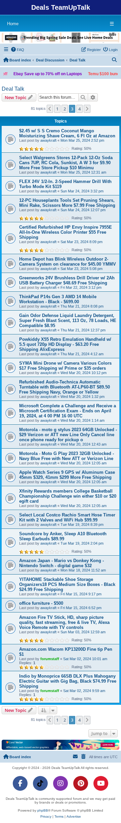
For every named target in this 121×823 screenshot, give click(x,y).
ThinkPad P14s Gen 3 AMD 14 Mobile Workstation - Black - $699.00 (57, 299)
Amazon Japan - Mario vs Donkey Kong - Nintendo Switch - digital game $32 (61, 563)
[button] (50, 109)
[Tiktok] (40, 783)
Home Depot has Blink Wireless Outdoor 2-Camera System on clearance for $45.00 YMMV (67, 262)
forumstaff (49, 659)
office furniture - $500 (41, 603)
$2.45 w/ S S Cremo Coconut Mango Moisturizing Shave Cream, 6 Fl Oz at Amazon (67, 133)
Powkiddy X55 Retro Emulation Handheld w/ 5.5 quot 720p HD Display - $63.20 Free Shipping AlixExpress (65, 344)
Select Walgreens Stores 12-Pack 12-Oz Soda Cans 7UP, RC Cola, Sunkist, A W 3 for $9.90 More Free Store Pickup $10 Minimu (66, 162)
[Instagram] (60, 783)
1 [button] (57, 109)
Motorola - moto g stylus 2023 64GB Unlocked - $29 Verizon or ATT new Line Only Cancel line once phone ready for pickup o (68, 434)
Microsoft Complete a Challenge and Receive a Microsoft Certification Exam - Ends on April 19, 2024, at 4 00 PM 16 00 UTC (67, 410)
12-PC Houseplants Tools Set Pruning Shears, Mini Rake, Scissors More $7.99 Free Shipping (67, 203)
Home (12, 23)
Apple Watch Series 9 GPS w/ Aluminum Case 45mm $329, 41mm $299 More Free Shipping (67, 475)
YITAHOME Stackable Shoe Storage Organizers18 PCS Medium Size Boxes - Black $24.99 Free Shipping (67, 584)
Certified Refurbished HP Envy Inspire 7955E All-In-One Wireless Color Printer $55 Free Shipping (65, 232)
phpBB (42, 810)
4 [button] (79, 109)
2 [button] (65, 109)
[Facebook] (20, 783)
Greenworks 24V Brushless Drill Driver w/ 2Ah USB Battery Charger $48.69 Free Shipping (67, 280)
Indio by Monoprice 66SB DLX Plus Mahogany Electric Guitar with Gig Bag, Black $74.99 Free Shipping (67, 681)
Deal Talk (13, 89)
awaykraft (48, 140)
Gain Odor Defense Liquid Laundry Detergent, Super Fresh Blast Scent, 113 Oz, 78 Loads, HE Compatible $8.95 (67, 320)
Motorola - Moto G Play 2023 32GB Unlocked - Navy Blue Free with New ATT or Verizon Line (66, 456)
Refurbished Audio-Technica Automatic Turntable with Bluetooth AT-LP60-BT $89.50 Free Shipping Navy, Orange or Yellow (64, 387)
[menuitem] (18, 50)
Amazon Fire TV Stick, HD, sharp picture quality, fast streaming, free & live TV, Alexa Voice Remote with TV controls (64, 622)
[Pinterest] (80, 783)
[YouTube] (100, 783)
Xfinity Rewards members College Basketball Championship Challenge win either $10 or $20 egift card (67, 496)
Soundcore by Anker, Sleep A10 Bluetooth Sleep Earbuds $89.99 (63, 536)
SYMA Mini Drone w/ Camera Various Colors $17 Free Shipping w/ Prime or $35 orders (65, 366)
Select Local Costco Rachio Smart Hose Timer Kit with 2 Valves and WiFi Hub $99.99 (67, 517)
